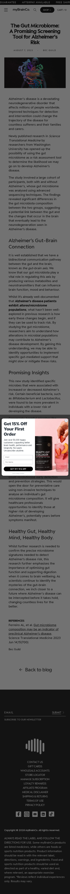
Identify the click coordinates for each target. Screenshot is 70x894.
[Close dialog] (66, 420)
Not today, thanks (18, 473)
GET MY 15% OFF (18, 469)
